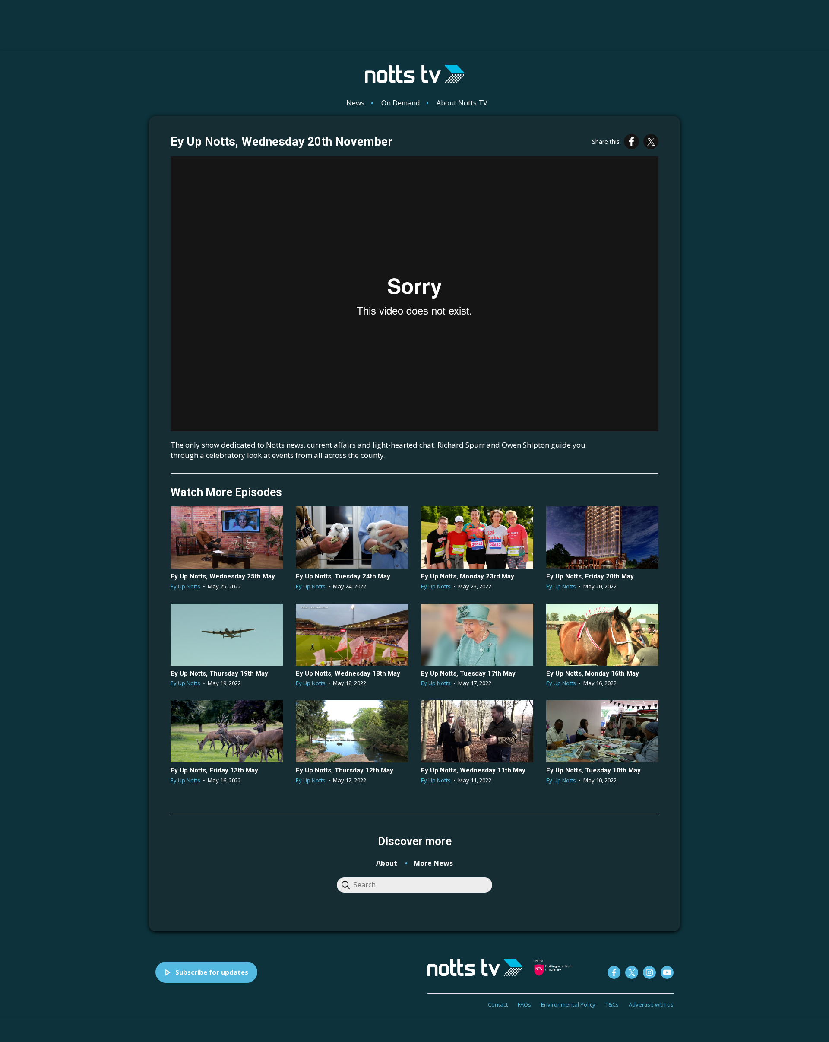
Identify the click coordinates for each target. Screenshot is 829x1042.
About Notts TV (462, 103)
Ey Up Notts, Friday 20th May (590, 576)
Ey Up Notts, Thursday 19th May (219, 673)
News (355, 103)
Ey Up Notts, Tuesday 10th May (593, 770)
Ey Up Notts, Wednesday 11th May (473, 770)
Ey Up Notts (185, 586)
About (386, 863)
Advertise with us (651, 1004)
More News (433, 863)
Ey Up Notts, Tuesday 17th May (468, 673)
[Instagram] (649, 972)
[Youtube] (667, 972)
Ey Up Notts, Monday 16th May (592, 673)
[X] (650, 141)
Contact (498, 1004)
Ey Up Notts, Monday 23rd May (467, 576)
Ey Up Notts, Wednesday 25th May (223, 576)
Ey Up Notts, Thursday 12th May (344, 770)
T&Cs (612, 1004)
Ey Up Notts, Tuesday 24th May (343, 576)
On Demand (400, 103)
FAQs (524, 1004)
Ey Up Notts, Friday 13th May (214, 770)
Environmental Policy (568, 1004)
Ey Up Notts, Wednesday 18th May (348, 673)
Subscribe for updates (211, 972)
